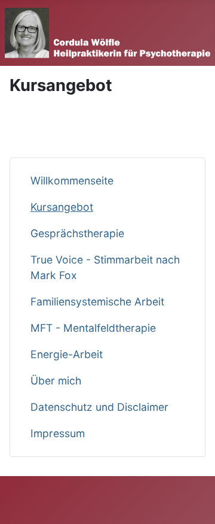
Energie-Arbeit (66, 354)
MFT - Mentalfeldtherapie (93, 328)
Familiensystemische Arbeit (97, 301)
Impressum (57, 433)
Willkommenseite (71, 180)
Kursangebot (61, 207)
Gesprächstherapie (77, 233)
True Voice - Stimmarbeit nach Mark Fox (105, 267)
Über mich (55, 380)
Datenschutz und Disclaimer (99, 407)
